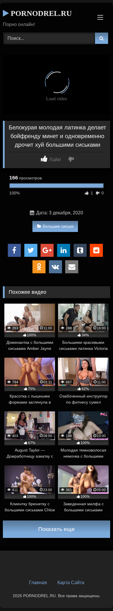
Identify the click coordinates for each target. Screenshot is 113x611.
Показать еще (56, 529)
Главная (38, 582)
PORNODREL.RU (40, 13)
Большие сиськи (58, 226)
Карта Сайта (70, 582)
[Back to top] (95, 593)
